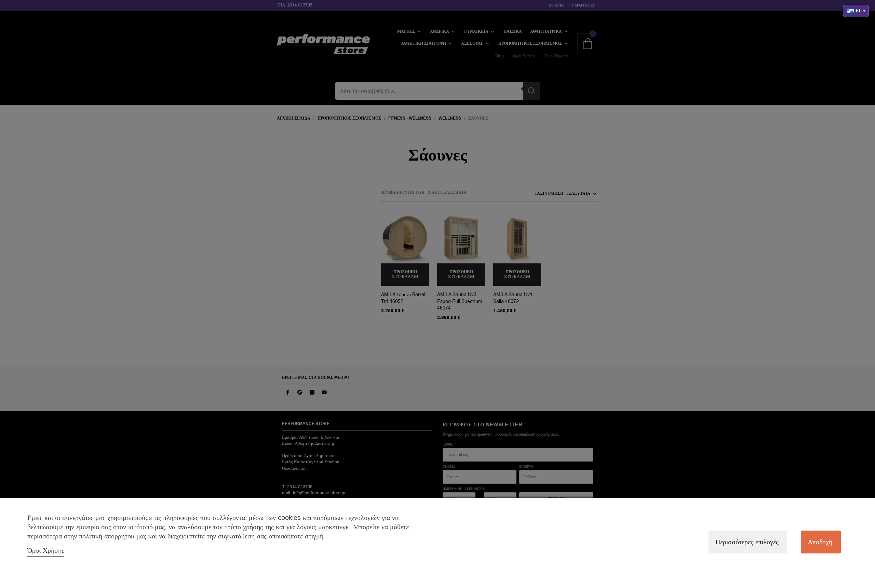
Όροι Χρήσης (45, 550)
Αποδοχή (820, 542)
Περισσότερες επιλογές (747, 542)
